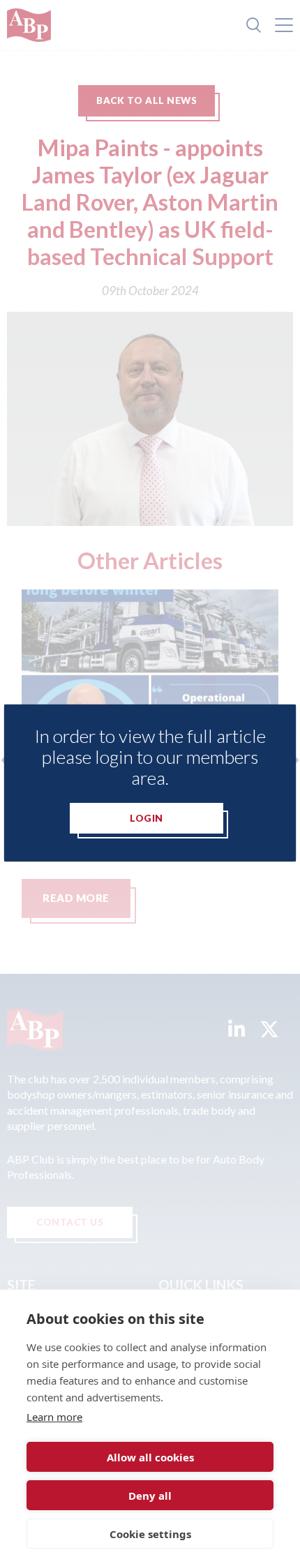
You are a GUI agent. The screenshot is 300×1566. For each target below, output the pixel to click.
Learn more (54, 1417)
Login (146, 818)
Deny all (150, 1496)
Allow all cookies (150, 1457)
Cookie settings (150, 1534)
